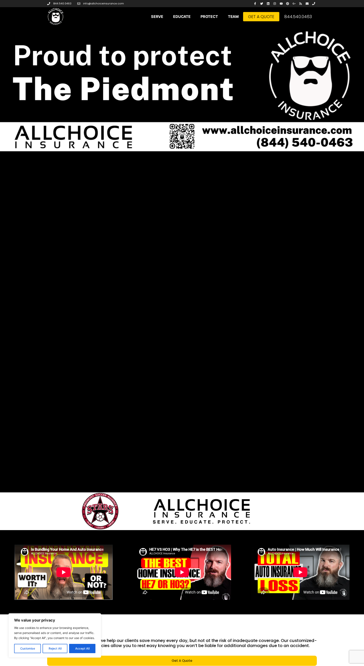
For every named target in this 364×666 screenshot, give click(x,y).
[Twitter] (261, 3)
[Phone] (313, 3)
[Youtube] (281, 3)
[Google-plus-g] (294, 3)
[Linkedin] (268, 3)
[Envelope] (307, 3)
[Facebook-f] (255, 3)
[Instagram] (274, 3)
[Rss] (300, 3)
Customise (27, 648)
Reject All (55, 648)
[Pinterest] (287, 3)
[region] (54, 635)
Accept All (82, 648)
